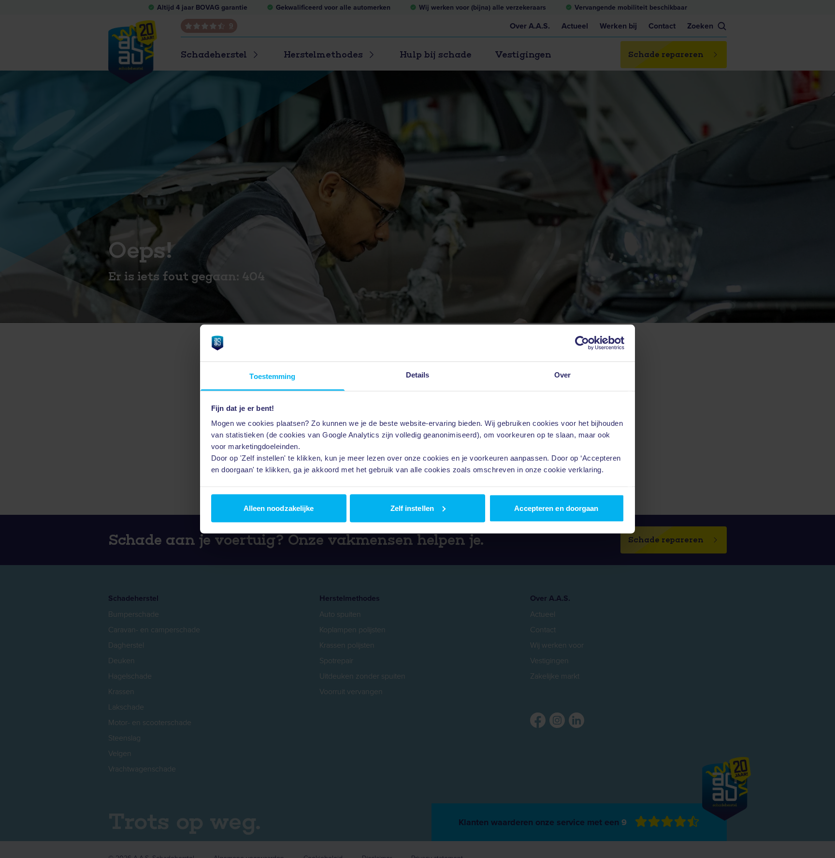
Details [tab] (418, 375)
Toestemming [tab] (272, 376)
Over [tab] (562, 375)
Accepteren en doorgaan (556, 508)
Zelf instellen (412, 508)
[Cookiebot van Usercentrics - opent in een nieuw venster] (582, 342)
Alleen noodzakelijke (279, 508)
